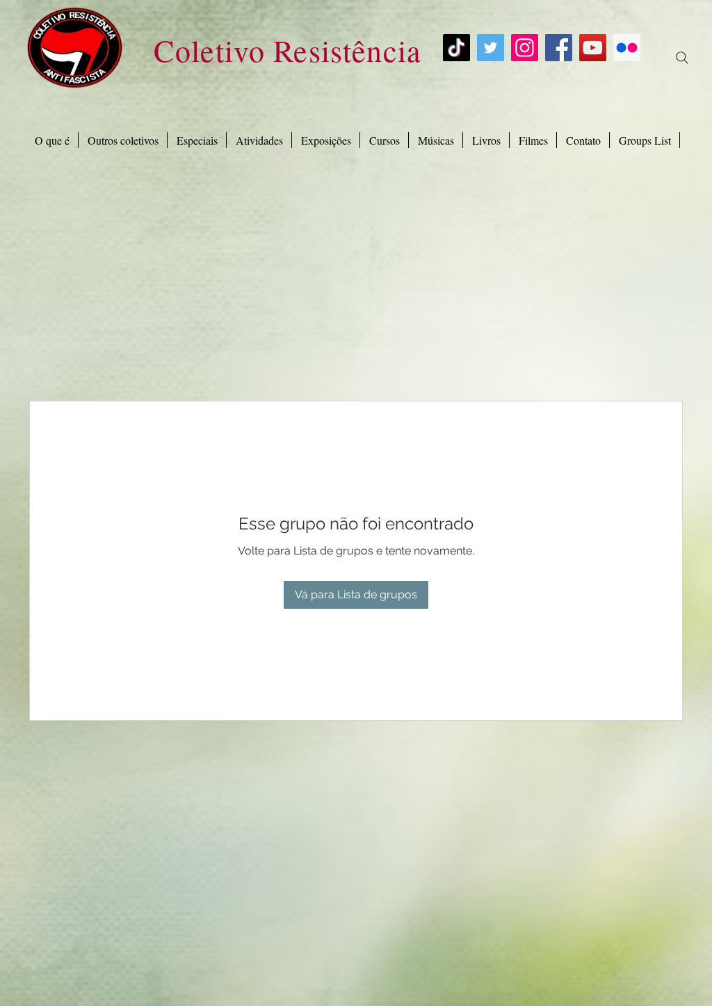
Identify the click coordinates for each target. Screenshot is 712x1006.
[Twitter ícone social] (490, 47)
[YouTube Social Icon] (592, 47)
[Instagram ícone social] (524, 47)
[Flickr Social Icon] (626, 47)
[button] (197, 140)
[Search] (682, 57)
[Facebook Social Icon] (558, 47)
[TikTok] (456, 47)
